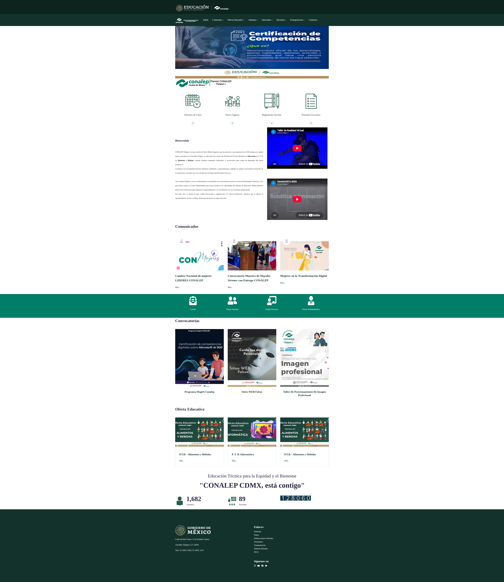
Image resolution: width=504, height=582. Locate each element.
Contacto (313, 20)
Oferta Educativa (235, 20)
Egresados (266, 20)
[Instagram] (255, 566)
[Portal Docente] (271, 300)
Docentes (281, 20)
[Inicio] (187, 20)
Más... (198, 283)
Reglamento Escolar (271, 114)
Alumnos (252, 20)
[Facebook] (262, 566)
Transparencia (296, 20)
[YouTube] (258, 566)
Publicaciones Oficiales (263, 538)
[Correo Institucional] (193, 300)
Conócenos (217, 20)
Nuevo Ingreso (232, 114)
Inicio (205, 20)
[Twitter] (266, 566)
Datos (256, 535)
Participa (257, 531)
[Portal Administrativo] (311, 300)
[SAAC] (232, 300)
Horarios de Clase (192, 114)
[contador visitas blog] (295, 497)
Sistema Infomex (261, 548)
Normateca (258, 542)
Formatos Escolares (311, 114)
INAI (256, 552)
